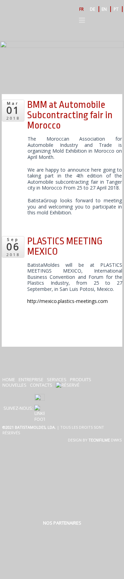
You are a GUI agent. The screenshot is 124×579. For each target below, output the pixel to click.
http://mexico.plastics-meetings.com (67, 301)
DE (92, 9)
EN (104, 9)
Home (8, 379)
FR (81, 9)
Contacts (41, 385)
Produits (80, 379)
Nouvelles (14, 385)
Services (56, 379)
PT (116, 9)
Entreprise (31, 379)
